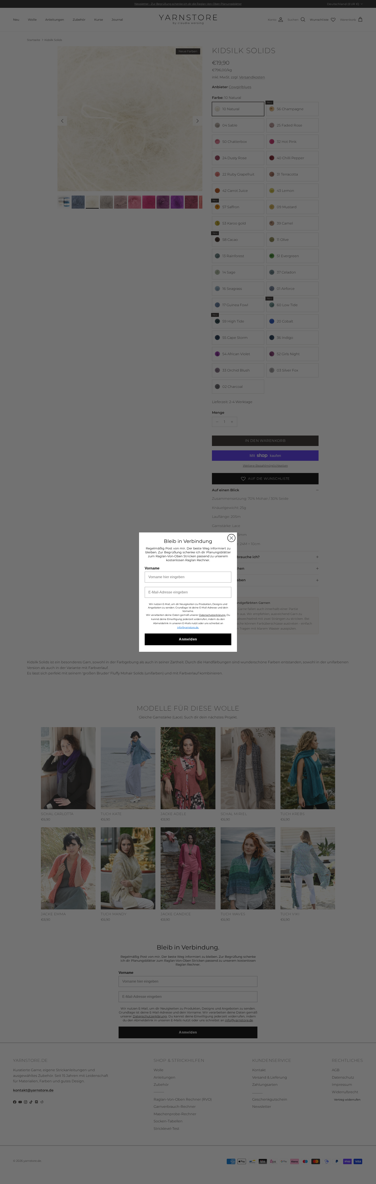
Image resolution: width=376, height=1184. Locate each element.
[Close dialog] (231, 538)
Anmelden (188, 639)
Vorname (152, 568)
